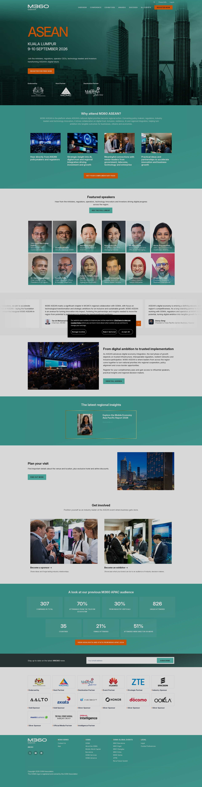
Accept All (126, 332)
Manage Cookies (78, 332)
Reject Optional (109, 332)
